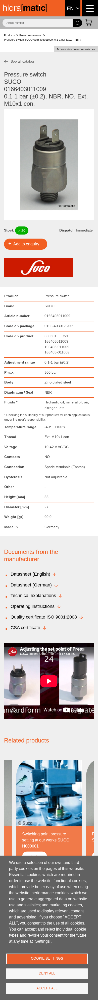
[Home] (25, 8)
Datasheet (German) (31, 584)
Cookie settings (47, 958)
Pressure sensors (30, 35)
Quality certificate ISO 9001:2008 (44, 617)
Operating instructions (33, 606)
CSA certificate (25, 627)
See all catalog (22, 61)
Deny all (47, 973)
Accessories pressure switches (76, 49)
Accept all (47, 988)
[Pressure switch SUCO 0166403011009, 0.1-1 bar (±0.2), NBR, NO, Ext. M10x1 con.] (49, 164)
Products (9, 35)
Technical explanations (33, 595)
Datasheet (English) (30, 574)
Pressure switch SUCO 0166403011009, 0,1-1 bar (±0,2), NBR (42, 39)
